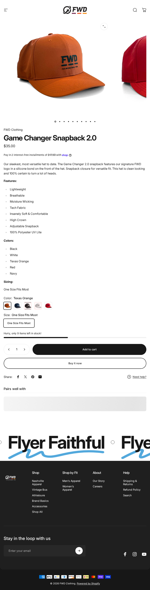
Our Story (99, 481)
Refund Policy (131, 489)
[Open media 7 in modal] (104, 26)
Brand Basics (40, 501)
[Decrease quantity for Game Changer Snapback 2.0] (8, 349)
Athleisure (38, 495)
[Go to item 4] (73, 121)
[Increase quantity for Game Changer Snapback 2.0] (25, 349)
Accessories (39, 506)
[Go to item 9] (90, 121)
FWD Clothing (13, 130)
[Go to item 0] (55, 121)
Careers (97, 486)
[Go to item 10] (95, 121)
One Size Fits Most (19, 323)
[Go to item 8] (86, 121)
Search (127, 495)
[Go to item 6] (81, 121)
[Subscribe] (79, 550)
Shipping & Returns (130, 482)
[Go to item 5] (77, 121)
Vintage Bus (39, 489)
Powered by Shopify (88, 583)
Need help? (139, 376)
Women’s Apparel (68, 488)
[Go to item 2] (64, 121)
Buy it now (75, 363)
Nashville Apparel (38, 482)
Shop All (37, 511)
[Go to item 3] (68, 121)
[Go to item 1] (59, 121)
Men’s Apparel (71, 481)
